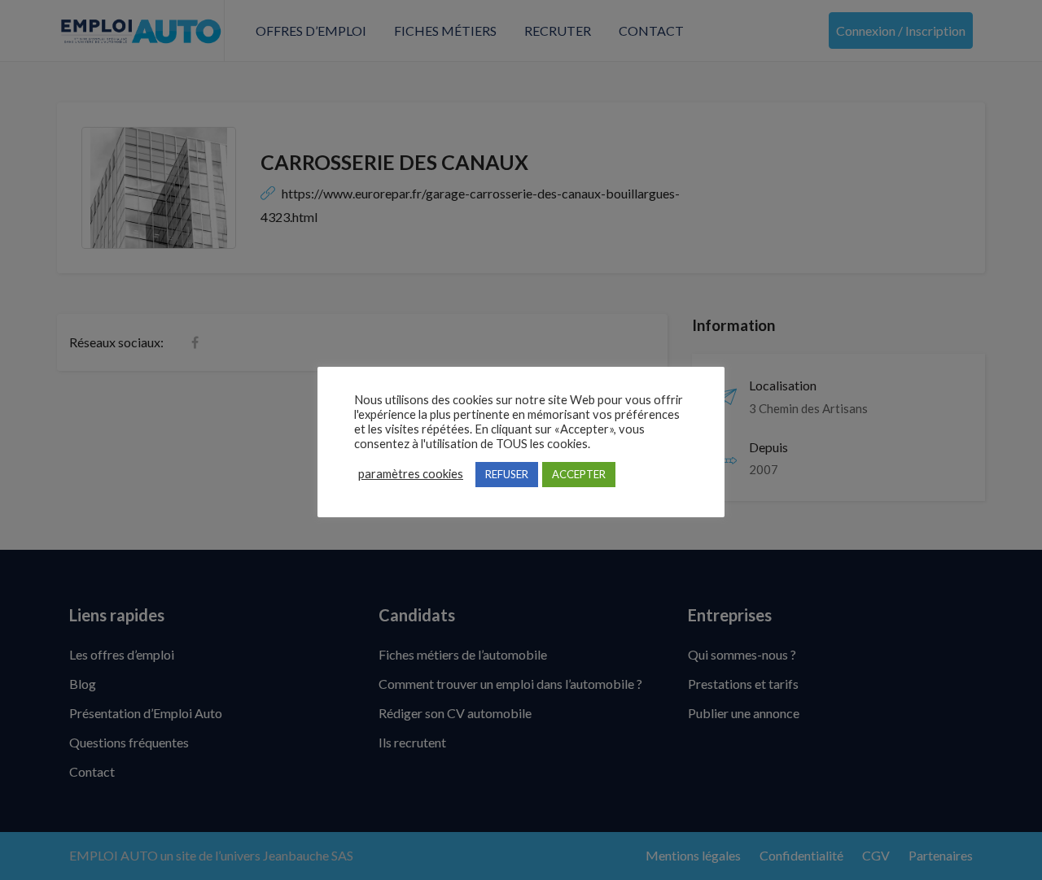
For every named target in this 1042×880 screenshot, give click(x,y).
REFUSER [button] (506, 474)
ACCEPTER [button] (579, 474)
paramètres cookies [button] (410, 474)
